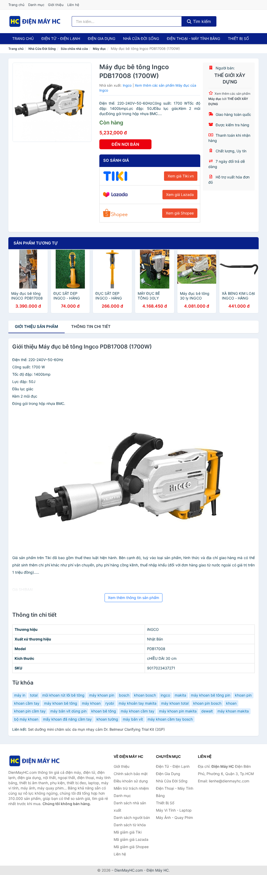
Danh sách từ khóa (130, 825)
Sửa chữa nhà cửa (74, 49)
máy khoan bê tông (60, 703)
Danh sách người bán (132, 817)
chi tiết (91, 326)
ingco (165, 695)
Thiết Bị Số (238, 38)
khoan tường (107, 719)
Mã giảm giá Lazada (131, 839)
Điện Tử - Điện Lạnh (60, 38)
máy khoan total (175, 703)
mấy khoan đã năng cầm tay (67, 719)
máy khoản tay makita (137, 703)
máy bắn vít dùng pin (68, 711)
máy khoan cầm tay (137, 711)
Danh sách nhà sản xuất (130, 806)
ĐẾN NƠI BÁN (125, 144)
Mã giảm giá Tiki (128, 832)
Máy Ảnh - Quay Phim (174, 817)
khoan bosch (145, 695)
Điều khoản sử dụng (131, 781)
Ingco (127, 85)
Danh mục (36, 5)
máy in (19, 695)
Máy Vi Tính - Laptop (174, 810)
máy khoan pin (101, 695)
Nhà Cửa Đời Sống (141, 38)
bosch (124, 695)
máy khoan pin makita (178, 711)
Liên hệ (73, 5)
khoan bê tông (103, 711)
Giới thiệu (56, 5)
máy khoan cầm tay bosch (170, 719)
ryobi (109, 703)
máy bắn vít (133, 719)
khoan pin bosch (207, 703)
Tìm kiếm (201, 21)
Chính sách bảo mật (131, 773)
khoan (231, 703)
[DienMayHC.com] (34, 21)
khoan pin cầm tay (30, 711)
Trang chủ (16, 5)
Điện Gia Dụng (101, 38)
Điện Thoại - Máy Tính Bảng (193, 38)
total (34, 695)
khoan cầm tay (26, 703)
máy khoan (91, 703)
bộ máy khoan (26, 719)
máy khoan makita (233, 711)
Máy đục (99, 49)
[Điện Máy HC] (34, 760)
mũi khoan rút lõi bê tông (63, 695)
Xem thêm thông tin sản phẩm (133, 597)
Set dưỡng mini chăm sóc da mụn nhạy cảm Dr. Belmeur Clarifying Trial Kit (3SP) (96, 729)
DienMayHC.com (128, 870)
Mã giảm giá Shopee (131, 846)
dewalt (207, 711)
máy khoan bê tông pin (210, 695)
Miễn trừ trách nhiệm (131, 788)
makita (180, 695)
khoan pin (243, 695)
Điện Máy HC (158, 870)
